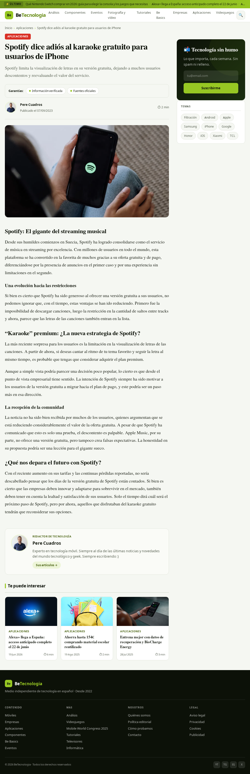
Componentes (75, 12)
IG (233, 764)
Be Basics (160, 15)
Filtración (190, 117)
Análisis (53, 12)
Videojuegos (225, 12)
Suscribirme (210, 88)
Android (209, 117)
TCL (232, 136)
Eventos (97, 12)
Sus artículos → (46, 565)
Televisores (74, 741)
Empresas (180, 12)
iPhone (209, 126)
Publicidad (197, 735)
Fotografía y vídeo (116, 15)
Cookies (195, 728)
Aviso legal (197, 715)
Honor (188, 136)
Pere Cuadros (31, 104)
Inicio (8, 28)
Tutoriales (144, 12)
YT (216, 764)
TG (225, 764)
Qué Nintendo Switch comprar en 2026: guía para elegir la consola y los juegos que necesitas (87, 4)
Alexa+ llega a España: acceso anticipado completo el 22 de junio (194, 4)
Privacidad (197, 722)
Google (226, 126)
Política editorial (139, 722)
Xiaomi (217, 136)
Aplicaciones (202, 12)
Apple (227, 117)
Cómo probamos (140, 728)
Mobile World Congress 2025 (87, 728)
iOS (202, 136)
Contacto (134, 735)
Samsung (190, 126)
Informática (74, 748)
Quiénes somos (139, 715)
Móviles (10, 715)
